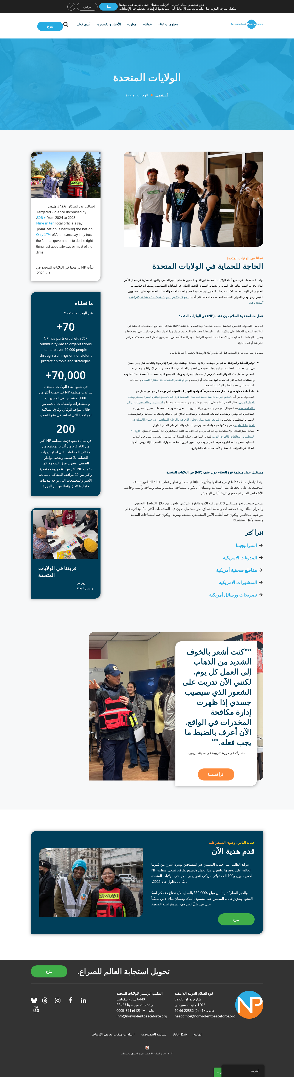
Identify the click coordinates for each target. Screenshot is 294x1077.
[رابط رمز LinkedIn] (83, 1000)
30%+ (41, 217)
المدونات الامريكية (240, 558)
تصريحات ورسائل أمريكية (233, 595)
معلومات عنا (169, 24)
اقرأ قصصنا (216, 774)
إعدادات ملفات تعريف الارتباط (113, 1034)
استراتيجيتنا (246, 545)
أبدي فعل (83, 24)
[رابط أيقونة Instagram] (57, 1000)
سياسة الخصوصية (153, 1034)
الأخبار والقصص (109, 24)
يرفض (87, 7)
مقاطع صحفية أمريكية (236, 570)
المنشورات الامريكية (238, 582)
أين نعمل (161, 95)
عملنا (148, 24)
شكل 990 (180, 1034)
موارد (133, 24)
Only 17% (43, 235)
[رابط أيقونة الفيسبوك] (70, 1000)
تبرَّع (49, 971)
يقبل (108, 7)
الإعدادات (125, 9)
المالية (197, 1034)
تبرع (50, 26)
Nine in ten (45, 223)
